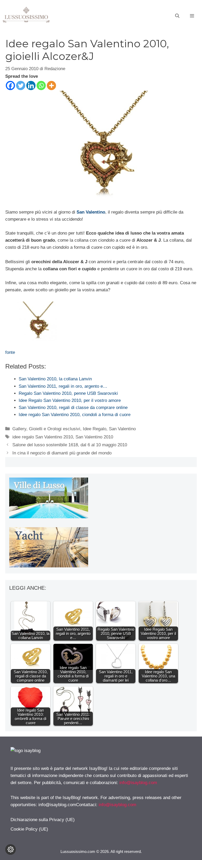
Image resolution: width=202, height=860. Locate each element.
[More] (51, 85)
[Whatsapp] (41, 85)
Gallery (19, 428)
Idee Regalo (94, 428)
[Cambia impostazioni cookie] (10, 849)
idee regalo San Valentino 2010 (42, 436)
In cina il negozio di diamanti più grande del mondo (62, 452)
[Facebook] (10, 85)
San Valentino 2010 (94, 436)
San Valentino (91, 212)
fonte (10, 352)
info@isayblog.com (138, 782)
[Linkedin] (31, 85)
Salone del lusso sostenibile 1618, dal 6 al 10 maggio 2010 (69, 444)
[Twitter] (20, 85)
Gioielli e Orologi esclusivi (54, 428)
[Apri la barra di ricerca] (177, 16)
